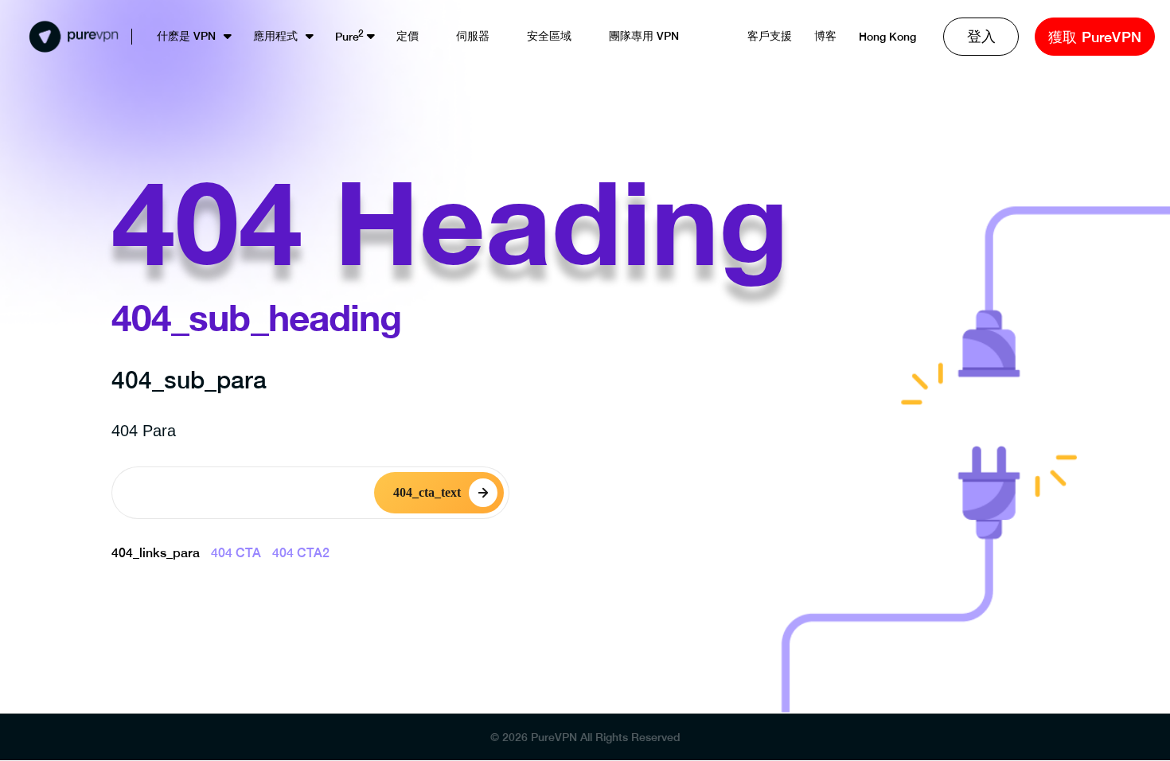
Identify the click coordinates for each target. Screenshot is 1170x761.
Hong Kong (887, 36)
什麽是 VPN (186, 35)
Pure (347, 36)
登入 (981, 36)
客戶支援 (769, 35)
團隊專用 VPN (644, 35)
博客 (825, 35)
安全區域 (549, 35)
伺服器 (472, 35)
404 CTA (236, 552)
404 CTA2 (301, 552)
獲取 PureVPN (1094, 37)
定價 (407, 35)
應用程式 (275, 35)
